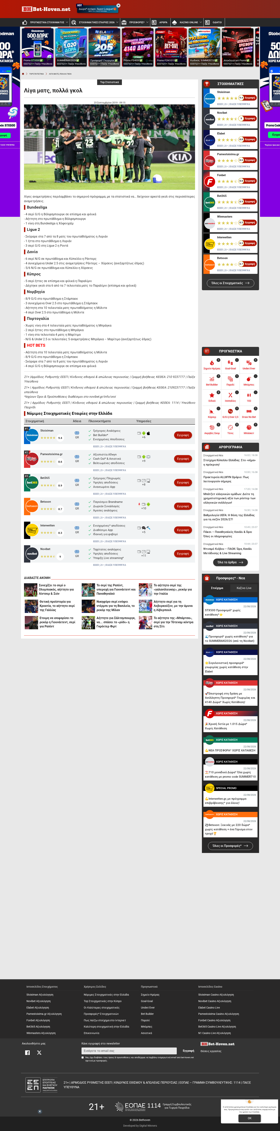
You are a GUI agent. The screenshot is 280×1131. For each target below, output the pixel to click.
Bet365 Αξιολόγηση (38, 1026)
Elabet (221, 133)
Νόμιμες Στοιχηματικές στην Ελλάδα (106, 994)
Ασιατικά (146, 1033)
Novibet (45, 549)
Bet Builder (147, 1014)
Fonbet (221, 175)
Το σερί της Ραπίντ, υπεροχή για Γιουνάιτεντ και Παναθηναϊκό (116, 589)
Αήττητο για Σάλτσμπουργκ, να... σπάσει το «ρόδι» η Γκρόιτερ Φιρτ (116, 622)
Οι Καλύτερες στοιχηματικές (102, 1007)
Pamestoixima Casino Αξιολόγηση (218, 1014)
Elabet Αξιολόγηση (37, 1007)
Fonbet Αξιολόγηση (38, 1020)
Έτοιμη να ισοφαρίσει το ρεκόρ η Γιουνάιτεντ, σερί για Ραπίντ (57, 622)
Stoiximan (46, 430)
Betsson (45, 501)
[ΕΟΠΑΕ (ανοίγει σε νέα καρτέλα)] (153, 1107)
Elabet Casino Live (209, 1007)
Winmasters (224, 216)
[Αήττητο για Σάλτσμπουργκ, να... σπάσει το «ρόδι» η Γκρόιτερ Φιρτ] (88, 622)
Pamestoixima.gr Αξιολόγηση (44, 1014)
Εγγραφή (183, 435)
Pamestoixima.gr (51, 454)
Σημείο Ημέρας (150, 994)
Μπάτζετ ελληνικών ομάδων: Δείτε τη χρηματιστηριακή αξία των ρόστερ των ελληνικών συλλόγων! (229, 498)
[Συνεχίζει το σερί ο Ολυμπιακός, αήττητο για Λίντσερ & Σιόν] (30, 590)
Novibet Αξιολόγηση (38, 1001)
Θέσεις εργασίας (211, 1051)
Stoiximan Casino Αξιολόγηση (216, 994)
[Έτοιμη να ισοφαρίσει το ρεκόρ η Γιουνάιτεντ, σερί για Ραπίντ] (31, 622)
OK (249, 1118)
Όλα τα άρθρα (227, 562)
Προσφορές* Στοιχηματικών (101, 1014)
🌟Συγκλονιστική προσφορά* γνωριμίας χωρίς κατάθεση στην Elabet (226, 667)
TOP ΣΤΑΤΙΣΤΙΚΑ (36, 74)
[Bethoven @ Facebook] (27, 1053)
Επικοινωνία (91, 1033)
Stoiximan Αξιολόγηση (39, 994)
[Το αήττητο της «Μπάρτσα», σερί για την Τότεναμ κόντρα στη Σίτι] (145, 622)
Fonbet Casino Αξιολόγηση (214, 1020)
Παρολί (145, 1020)
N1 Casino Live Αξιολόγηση (214, 1033)
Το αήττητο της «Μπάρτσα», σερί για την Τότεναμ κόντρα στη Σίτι (173, 622)
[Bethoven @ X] (39, 1053)
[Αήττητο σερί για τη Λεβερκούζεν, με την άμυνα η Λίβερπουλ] (145, 606)
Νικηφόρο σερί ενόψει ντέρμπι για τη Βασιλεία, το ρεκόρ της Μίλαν (116, 606)
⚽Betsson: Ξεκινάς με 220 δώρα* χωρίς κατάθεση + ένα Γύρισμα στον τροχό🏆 (228, 829)
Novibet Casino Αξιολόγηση (214, 1001)
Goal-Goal (147, 1001)
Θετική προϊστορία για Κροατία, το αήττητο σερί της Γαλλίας (57, 606)
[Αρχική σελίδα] (23, 74)
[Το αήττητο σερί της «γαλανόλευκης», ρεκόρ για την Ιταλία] (145, 590)
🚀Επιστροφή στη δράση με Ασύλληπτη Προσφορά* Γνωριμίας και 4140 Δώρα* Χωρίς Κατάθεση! (230, 698)
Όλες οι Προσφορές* (227, 846)
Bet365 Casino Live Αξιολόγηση (217, 1026)
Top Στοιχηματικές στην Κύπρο (103, 1001)
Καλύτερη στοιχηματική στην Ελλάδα (106, 1026)
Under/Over (148, 1007)
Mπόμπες (146, 1026)
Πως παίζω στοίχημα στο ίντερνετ (105, 1020)
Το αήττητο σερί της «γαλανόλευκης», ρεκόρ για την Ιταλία (173, 589)
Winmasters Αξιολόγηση (41, 1033)
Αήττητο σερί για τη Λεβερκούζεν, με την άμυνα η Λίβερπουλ (173, 606)
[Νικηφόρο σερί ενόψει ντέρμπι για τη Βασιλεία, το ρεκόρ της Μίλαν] (88, 606)
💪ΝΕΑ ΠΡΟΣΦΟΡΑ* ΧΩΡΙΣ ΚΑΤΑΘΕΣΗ (230, 750)
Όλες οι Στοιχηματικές (228, 283)
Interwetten (47, 525)
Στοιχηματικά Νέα (213, 455)
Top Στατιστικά (109, 82)
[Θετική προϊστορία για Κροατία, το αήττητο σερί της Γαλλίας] (31, 606)
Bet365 (45, 478)
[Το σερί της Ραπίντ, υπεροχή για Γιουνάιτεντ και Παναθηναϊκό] (88, 590)
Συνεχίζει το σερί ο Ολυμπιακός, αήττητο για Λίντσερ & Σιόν (56, 589)
